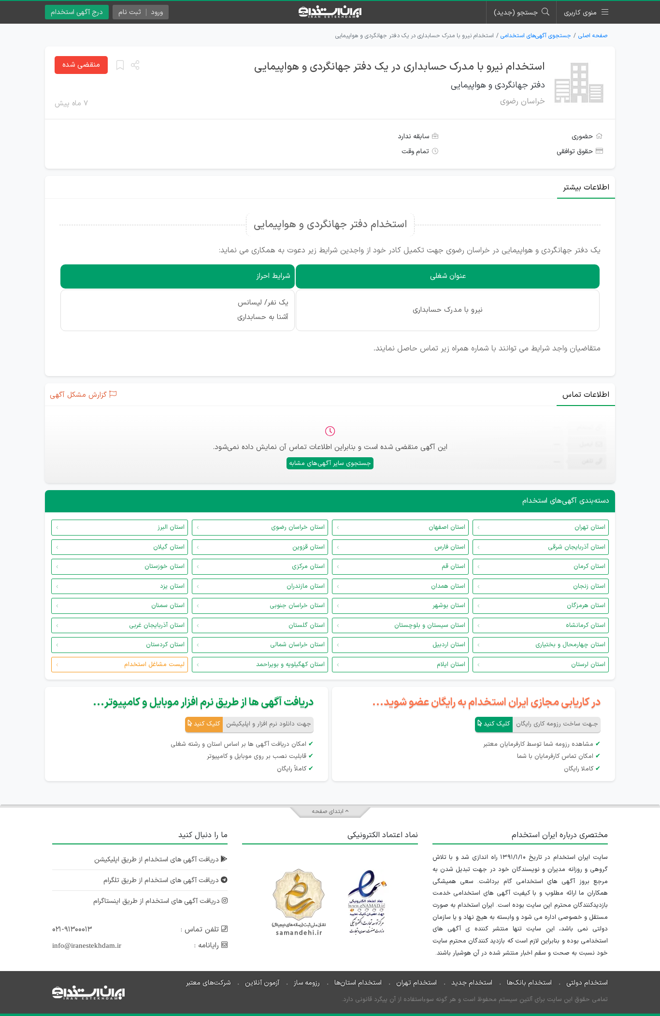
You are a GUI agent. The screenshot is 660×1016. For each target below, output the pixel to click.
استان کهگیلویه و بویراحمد (290, 664)
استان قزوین (308, 547)
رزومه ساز (307, 983)
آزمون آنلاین (262, 983)
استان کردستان (165, 645)
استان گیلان (169, 547)
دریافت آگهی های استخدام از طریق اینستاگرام (157, 901)
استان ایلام (451, 664)
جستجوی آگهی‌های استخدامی (536, 35)
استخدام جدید (471, 983)
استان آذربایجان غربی (157, 625)
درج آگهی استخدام (77, 12)
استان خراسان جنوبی (297, 605)
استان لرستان (588, 664)
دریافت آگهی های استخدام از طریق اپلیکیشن (157, 860)
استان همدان (448, 586)
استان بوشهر (448, 605)
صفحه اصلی (592, 35)
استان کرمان (589, 566)
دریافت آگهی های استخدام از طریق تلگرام (162, 880)
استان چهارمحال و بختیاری (570, 645)
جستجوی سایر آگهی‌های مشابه (330, 463)
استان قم (453, 566)
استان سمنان (168, 605)
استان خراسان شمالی (297, 645)
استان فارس (449, 547)
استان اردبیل (448, 645)
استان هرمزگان (586, 605)
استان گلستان (306, 625)
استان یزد (172, 586)
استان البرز (171, 527)
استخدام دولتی (587, 983)
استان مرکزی (308, 566)
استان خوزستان (164, 566)
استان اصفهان (447, 527)
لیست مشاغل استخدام (154, 664)
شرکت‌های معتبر (208, 983)
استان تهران (589, 527)
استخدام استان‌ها (358, 983)
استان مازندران (306, 586)
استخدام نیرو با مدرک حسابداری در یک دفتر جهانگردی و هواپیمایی (399, 67)
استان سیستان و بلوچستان (429, 625)
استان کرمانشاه (585, 625)
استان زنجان (589, 586)
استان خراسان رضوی (298, 527)
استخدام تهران (416, 983)
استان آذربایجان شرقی (576, 547)
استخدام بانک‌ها (529, 983)
